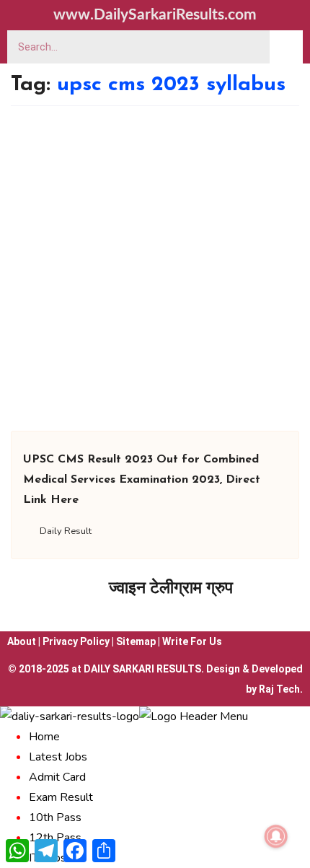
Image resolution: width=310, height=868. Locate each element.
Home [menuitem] (44, 737)
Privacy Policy (76, 641)
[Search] (286, 46)
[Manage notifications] (276, 836)
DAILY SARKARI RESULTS (142, 669)
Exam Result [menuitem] (61, 797)
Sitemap (136, 641)
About (21, 641)
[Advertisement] (155, 268)
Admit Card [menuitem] (57, 777)
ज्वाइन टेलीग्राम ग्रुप (171, 587)
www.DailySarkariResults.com (155, 14)
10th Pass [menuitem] (55, 817)
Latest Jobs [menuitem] (58, 757)
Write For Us (192, 641)
